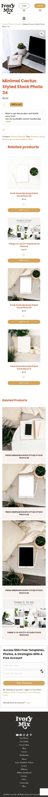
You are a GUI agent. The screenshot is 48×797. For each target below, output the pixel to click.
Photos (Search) (15, 24)
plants (24, 139)
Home (4, 24)
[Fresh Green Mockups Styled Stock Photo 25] (24, 553)
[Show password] (42, 670)
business (34, 137)
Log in (28, 703)
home (18, 139)
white (30, 139)
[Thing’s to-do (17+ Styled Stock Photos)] (24, 613)
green (12, 139)
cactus (42, 137)
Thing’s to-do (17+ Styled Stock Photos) (24, 633)
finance (5, 139)
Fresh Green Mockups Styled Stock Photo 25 (24, 591)
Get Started (24, 683)
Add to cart (16, 104)
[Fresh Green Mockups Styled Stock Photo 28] (24, 485)
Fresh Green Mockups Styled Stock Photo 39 (24, 456)
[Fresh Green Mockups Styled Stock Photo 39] (24, 429)
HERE (8, 122)
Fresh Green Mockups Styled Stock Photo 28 (24, 513)
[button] (42, 34)
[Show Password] (42, 672)
